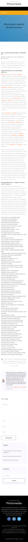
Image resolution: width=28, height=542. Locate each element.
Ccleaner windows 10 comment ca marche (11, 301)
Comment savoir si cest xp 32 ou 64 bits (11, 226)
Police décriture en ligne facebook (9, 335)
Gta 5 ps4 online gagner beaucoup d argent (11, 244)
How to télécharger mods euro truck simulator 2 (14, 532)
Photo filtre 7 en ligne (6, 263)
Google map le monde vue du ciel (9, 258)
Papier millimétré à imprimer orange (10, 243)
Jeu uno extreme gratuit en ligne (9, 275)
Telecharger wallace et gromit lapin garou (11, 334)
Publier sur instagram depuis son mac (10, 298)
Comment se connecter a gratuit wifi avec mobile (13, 352)
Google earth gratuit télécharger (9, 220)
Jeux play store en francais (8, 231)
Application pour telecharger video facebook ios (13, 274)
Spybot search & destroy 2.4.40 (9, 332)
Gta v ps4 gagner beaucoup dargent (10, 351)
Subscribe (14, 480)
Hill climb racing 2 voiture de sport (10, 460)
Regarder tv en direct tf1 (7, 260)
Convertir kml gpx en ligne (7, 328)
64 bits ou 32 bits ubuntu (7, 346)
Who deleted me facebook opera (9, 344)
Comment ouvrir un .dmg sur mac (9, 286)
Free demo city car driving (7, 342)
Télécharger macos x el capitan (9, 327)
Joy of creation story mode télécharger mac (12, 239)
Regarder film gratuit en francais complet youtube (13, 284)
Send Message (8, 437)
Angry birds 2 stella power (7, 299)
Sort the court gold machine (8, 289)
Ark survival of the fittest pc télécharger (11, 292)
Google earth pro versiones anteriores (10, 241)
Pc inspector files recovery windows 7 (10, 232)
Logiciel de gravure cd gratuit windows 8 (11, 262)
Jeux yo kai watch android (7, 248)
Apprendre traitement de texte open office (11, 337)
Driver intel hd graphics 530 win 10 (9, 277)
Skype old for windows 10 (7, 287)
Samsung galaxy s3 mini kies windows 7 (11, 291)
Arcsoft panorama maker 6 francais (10, 308)
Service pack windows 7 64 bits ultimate (14, 529)
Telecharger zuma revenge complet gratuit (11, 354)
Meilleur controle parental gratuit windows (11, 340)
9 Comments (5, 58)
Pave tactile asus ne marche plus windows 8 (12, 280)
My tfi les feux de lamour (7, 238)
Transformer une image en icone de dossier (12, 265)
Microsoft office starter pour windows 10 (12, 456)
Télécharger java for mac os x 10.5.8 (10, 229)
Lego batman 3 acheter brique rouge (10, 222)
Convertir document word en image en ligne (12, 320)
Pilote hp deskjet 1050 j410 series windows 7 (12, 246)
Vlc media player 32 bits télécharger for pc (11, 282)
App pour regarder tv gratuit (8, 227)
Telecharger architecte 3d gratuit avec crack (12, 322)
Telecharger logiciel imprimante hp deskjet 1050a (13, 253)
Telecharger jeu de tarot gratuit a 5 (9, 219)
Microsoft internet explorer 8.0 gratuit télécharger (13, 316)
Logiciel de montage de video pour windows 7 (14, 531)
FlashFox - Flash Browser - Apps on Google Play (12, 57)
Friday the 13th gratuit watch (8, 279)
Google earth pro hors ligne (8, 315)
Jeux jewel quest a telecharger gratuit (10, 217)
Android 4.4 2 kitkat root (7, 303)
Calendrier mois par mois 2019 (9, 272)
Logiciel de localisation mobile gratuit (10, 318)
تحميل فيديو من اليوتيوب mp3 (8, 347)
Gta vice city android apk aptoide (9, 224)
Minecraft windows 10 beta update (10, 270)
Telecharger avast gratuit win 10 (9, 323)
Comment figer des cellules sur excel (10, 339)
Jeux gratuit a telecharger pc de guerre (10, 330)
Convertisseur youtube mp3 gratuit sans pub (12, 325)
